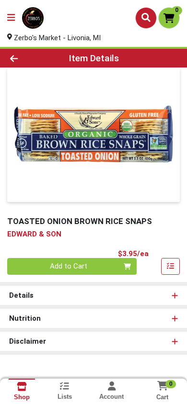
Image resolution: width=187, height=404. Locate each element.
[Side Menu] (11, 18)
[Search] (146, 17)
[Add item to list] (170, 266)
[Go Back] (28, 58)
